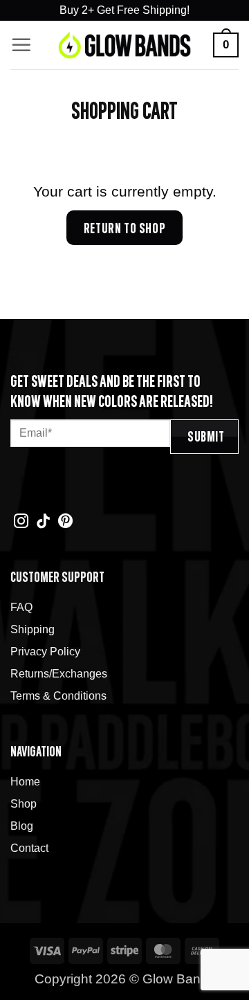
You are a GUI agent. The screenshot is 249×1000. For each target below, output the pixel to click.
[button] (21, 45)
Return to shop (124, 227)
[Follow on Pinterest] (65, 522)
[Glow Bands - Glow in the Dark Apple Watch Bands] (124, 45)
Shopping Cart (124, 110)
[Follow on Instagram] (21, 522)
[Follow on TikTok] (43, 522)
